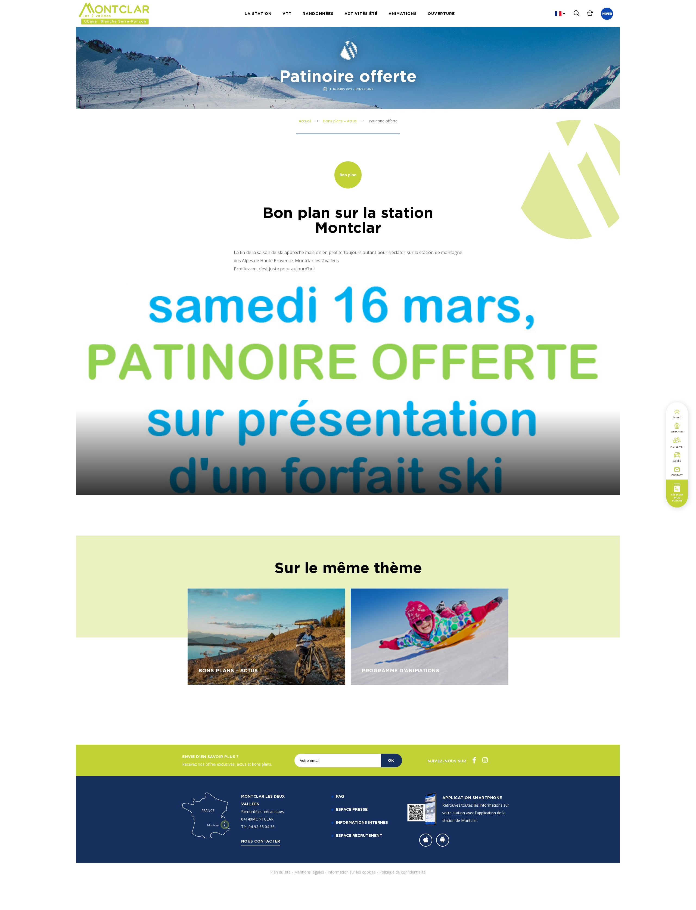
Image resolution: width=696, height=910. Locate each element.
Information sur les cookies (352, 872)
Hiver (607, 13)
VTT (287, 13)
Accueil (305, 120)
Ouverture (441, 13)
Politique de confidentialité (402, 872)
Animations (403, 13)
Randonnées (318, 13)
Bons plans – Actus (340, 120)
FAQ (340, 796)
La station (258, 13)
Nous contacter (260, 841)
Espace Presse (352, 809)
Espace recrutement (359, 835)
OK (391, 760)
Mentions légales (309, 872)
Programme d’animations (400, 670)
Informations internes (362, 822)
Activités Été (361, 13)
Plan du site (280, 872)
